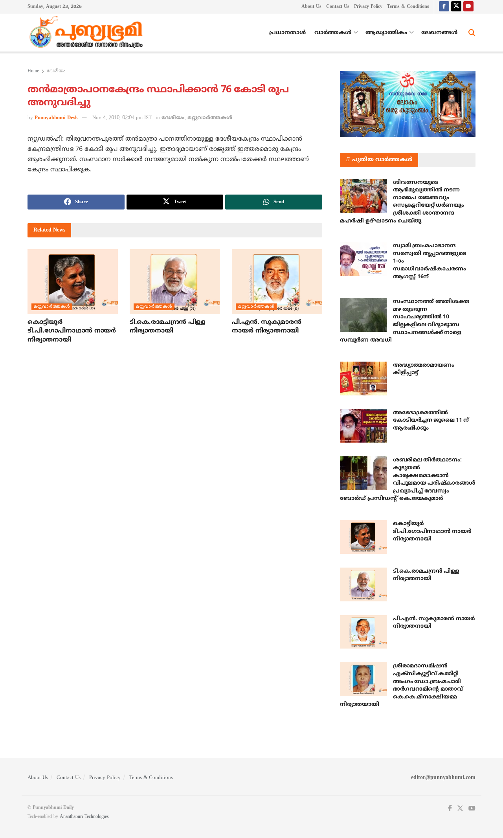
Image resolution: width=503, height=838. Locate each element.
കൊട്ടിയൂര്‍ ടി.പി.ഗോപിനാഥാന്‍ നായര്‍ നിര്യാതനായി (72, 331)
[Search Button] (471, 33)
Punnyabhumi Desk (56, 118)
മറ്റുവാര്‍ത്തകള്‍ (209, 118)
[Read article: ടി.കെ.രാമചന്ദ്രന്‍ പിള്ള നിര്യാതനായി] (175, 281)
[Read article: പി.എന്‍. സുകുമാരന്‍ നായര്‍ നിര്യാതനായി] (277, 281)
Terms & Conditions (408, 7)
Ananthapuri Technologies (84, 817)
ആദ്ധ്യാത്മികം (386, 32)
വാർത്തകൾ (332, 32)
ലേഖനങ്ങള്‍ (439, 32)
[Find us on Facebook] (444, 7)
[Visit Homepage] (88, 33)
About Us (311, 7)
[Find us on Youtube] (468, 7)
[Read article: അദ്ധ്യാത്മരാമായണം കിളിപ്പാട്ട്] (363, 378)
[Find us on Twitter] (456, 7)
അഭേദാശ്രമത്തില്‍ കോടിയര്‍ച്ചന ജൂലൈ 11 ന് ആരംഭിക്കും (431, 421)
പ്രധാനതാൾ (287, 32)
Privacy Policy (368, 7)
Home (33, 71)
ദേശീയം (56, 71)
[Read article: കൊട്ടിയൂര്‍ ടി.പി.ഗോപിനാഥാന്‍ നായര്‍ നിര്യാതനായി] (73, 281)
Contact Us (337, 7)
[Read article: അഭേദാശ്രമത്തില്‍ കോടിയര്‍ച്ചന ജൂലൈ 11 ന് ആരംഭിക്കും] (363, 426)
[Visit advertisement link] (407, 104)
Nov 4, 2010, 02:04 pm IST (122, 118)
